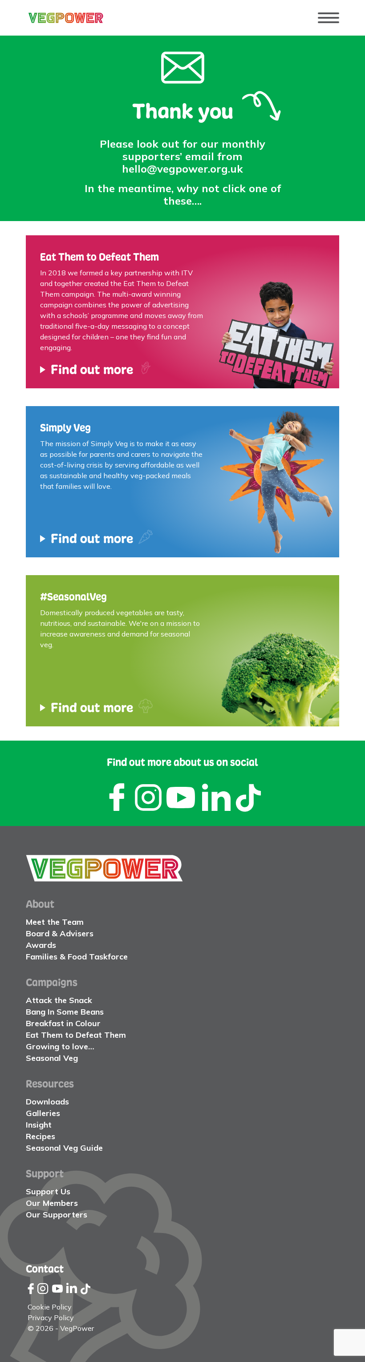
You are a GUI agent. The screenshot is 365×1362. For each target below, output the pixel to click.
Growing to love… (60, 1046)
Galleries (43, 1113)
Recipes (40, 1136)
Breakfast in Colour (63, 1023)
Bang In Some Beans (65, 1012)
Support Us (48, 1191)
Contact (45, 1268)
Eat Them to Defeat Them (76, 1035)
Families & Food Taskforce (77, 956)
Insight (39, 1125)
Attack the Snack (59, 1000)
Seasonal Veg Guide (64, 1148)
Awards (41, 945)
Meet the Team (55, 922)
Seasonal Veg (52, 1058)
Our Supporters (56, 1214)
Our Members (52, 1203)
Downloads (47, 1101)
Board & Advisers (59, 933)
